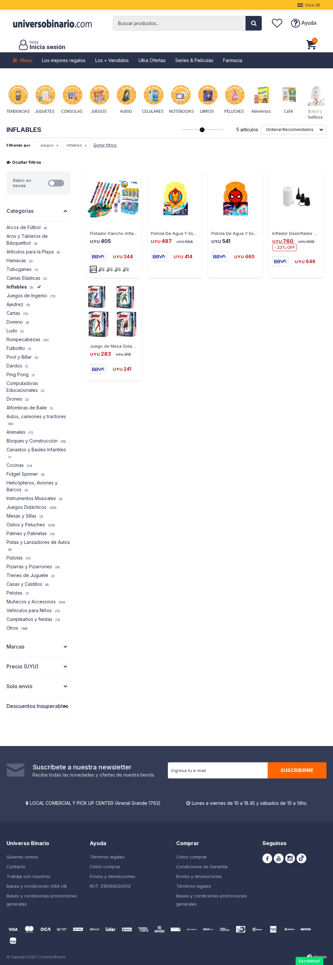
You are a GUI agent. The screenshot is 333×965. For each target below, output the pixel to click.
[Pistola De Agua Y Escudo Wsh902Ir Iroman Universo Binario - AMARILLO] (175, 198)
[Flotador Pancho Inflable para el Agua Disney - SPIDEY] (101, 269)
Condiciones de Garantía (201, 866)
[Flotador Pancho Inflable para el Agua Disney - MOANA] (117, 269)
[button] (254, 23)
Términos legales (107, 856)
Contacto (16, 866)
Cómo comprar (105, 866)
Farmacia (232, 60)
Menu (26, 60)
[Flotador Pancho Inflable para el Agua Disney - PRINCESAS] (126, 269)
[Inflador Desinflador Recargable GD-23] (296, 198)
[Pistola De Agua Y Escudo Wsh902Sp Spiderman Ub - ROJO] (235, 198)
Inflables (74, 145)
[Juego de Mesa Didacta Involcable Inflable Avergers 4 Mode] (114, 311)
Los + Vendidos (112, 60)
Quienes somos (22, 856)
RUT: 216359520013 (110, 886)
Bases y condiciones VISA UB (37, 886)
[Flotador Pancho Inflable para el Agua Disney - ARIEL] (109, 269)
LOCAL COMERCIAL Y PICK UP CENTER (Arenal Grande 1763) (95, 803)
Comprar (101, 226)
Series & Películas (194, 60)
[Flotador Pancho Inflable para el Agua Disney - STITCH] (114, 198)
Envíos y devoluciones (112, 876)
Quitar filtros (105, 145)
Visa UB (312, 4)
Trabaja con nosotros (28, 876)
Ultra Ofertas (152, 60)
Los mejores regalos (64, 60)
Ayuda (308, 23)
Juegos (47, 145)
